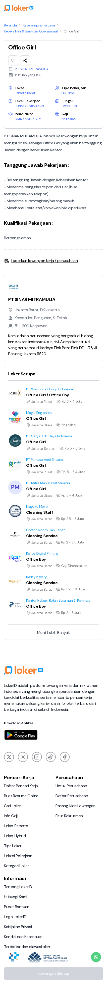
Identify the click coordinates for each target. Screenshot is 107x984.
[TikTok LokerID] (51, 757)
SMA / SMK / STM (28, 119)
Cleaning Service (16, 527)
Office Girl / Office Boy (21, 386)
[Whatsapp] (96, 957)
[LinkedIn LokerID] (37, 757)
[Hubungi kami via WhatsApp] (96, 957)
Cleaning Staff (14, 503)
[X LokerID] (9, 757)
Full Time (68, 93)
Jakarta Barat (25, 93)
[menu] (100, 8)
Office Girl (69, 106)
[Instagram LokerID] (23, 757)
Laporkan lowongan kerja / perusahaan (44, 260)
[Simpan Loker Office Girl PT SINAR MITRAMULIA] (13, 60)
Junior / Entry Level (29, 106)
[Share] (25, 60)
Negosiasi (68, 119)
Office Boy (11, 550)
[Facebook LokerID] (65, 757)
